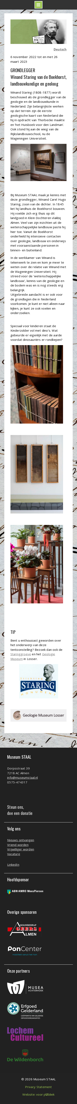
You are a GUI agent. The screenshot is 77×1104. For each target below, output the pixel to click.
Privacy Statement (38, 1087)
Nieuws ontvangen (20, 840)
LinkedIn (13, 864)
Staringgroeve (20, 654)
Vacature (13, 854)
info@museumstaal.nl (22, 777)
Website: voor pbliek (38, 1094)
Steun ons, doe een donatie (19, 810)
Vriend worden (18, 845)
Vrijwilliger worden (20, 849)
